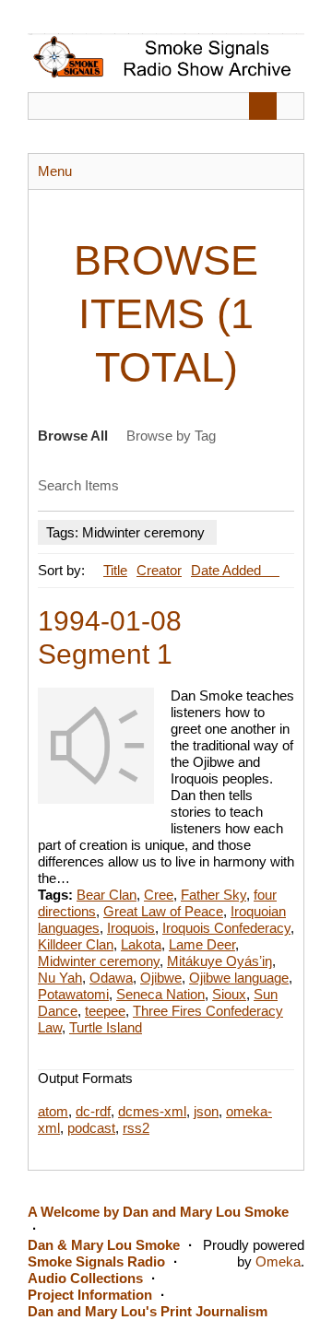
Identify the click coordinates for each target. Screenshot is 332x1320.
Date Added (228, 570)
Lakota (141, 944)
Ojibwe (161, 977)
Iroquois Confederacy (226, 928)
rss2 (136, 1128)
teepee (105, 1011)
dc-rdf (93, 1111)
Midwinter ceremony (99, 961)
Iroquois (131, 928)
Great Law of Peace (163, 911)
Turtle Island (105, 1027)
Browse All (73, 435)
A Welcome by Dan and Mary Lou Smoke (158, 1212)
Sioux (229, 994)
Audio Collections (85, 1278)
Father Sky (213, 894)
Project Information (90, 1294)
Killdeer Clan (75, 944)
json (206, 1111)
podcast (91, 1128)
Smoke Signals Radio (96, 1261)
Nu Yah (60, 977)
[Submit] (263, 106)
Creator (159, 570)
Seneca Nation (160, 994)
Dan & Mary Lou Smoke (104, 1245)
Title (115, 570)
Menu (55, 171)
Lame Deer (202, 944)
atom (53, 1111)
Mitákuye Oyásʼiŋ (219, 961)
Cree (158, 894)
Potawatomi (73, 994)
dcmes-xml (152, 1111)
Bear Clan (106, 894)
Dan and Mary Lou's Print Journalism (147, 1311)
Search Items (78, 485)
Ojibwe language (239, 977)
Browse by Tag (171, 435)
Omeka (278, 1261)
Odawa (111, 977)
